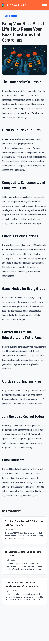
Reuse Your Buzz (15, 5)
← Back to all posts (10, 16)
